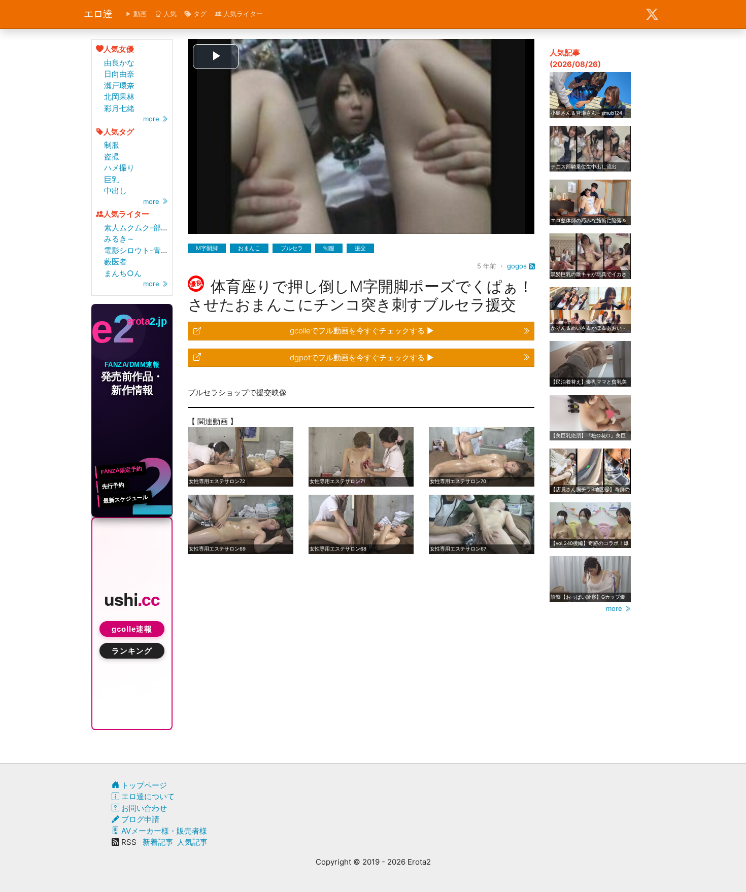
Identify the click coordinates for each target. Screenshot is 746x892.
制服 (111, 145)
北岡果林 (119, 96)
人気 (169, 14)
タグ (199, 14)
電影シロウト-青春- (138, 250)
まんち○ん (123, 273)
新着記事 (158, 842)
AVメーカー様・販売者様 (163, 831)
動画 (139, 14)
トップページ (143, 785)
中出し (115, 190)
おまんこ (249, 248)
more (152, 119)
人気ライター (242, 14)
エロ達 (98, 14)
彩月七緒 (119, 108)
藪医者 (115, 261)
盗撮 (111, 156)
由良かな (119, 62)
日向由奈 (119, 74)
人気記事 (192, 842)
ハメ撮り (119, 168)
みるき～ (119, 239)
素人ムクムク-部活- (138, 227)
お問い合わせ (143, 808)
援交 (360, 248)
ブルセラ (292, 248)
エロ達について (147, 796)
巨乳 (111, 179)
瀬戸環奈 (119, 85)
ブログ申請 (139, 819)
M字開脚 (207, 248)
